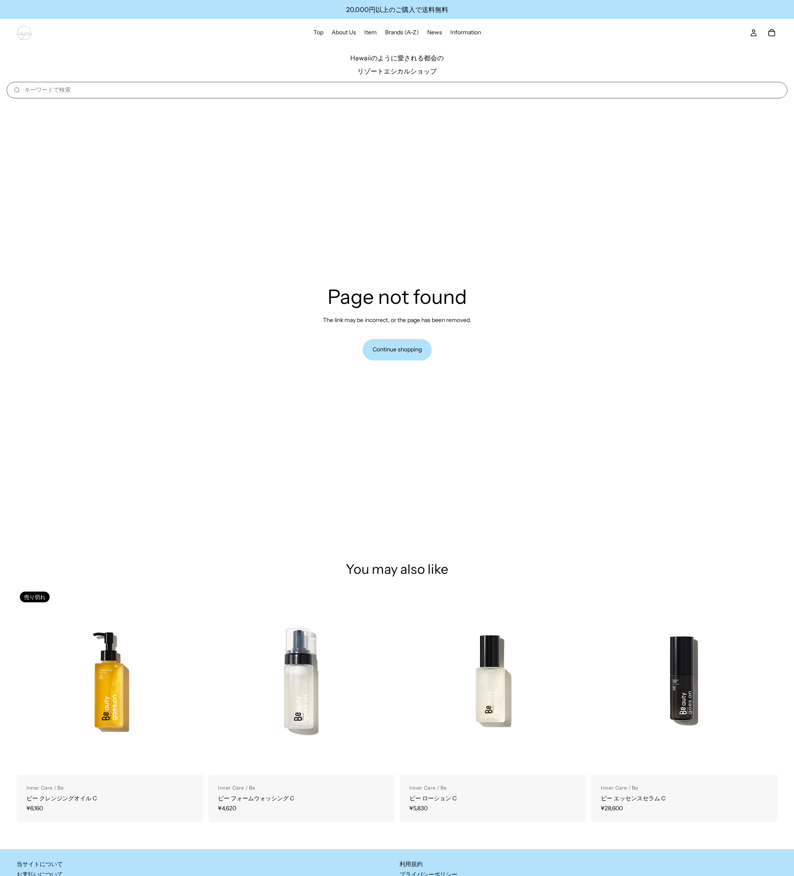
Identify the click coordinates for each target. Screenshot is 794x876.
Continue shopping (397, 349)
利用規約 (411, 864)
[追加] (381, 761)
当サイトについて (40, 864)
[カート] (772, 33)
